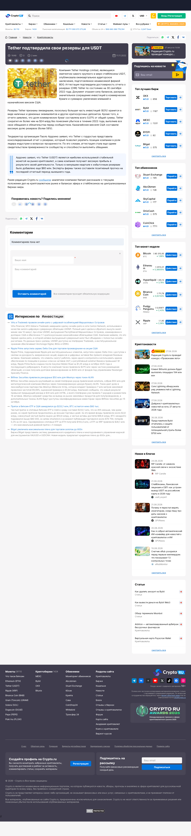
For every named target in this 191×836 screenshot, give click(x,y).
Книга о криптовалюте (107, 729)
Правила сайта (163, 746)
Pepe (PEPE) (11, 714)
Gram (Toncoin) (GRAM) (16, 700)
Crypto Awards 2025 (172, 24)
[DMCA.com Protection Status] (95, 811)
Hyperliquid (149, 279)
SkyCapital (149, 198)
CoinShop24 (72, 705)
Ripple (146, 320)
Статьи (101, 24)
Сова (68, 700)
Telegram (124, 16)
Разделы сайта (105, 671)
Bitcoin (147, 253)
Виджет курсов (104, 733)
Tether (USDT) (12, 686)
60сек (69, 690)
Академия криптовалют (108, 724)
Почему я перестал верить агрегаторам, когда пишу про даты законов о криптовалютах (166, 512)
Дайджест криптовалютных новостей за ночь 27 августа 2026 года (165, 406)
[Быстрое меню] (153, 16)
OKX (145, 95)
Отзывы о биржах (105, 705)
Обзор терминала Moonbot (148, 613)
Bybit (146, 108)
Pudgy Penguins (148, 307)
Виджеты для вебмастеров (74, 746)
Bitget (146, 144)
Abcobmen (71, 681)
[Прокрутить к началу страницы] (184, 817)
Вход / (164, 15)
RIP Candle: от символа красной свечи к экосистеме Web (166, 467)
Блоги (99, 700)
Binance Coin (147, 293)
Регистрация (175, 15)
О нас (23, 746)
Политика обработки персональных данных (133, 746)
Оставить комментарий (32, 293)
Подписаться (162, 767)
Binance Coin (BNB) (14, 695)
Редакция (53, 746)
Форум (99, 714)
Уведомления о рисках (100, 746)
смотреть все (159, 156)
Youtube (116, 16)
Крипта (69, 695)
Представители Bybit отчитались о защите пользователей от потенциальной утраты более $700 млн (166, 426)
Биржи (32, 24)
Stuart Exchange (152, 174)
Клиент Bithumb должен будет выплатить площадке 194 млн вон (166, 372)
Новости (85, 24)
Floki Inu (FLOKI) (13, 719)
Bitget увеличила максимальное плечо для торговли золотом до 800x (47, 429)
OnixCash (148, 211)
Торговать (171, 97)
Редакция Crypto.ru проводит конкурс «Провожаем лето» (162, 53)
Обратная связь (38, 746)
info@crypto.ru (180, 697)
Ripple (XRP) (11, 690)
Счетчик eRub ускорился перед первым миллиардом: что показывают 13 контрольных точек (166, 556)
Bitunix (39, 690)
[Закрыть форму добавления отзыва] (120, 253)
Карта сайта (102, 719)
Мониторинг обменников (78, 676)
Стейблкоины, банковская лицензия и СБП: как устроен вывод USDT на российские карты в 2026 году (166, 489)
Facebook (178, 37)
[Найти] (29, 16)
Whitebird (70, 709)
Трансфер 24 (72, 714)
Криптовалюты (13, 24)
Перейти (172, 176)
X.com (173, 37)
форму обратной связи (170, 695)
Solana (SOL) (11, 705)
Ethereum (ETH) (13, 681)
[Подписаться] (177, 74)
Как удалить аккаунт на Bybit (150, 591)
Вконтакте (183, 37)
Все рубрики (142, 24)
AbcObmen (149, 186)
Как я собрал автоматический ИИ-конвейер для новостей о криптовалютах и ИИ (166, 534)
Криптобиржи (44, 671)
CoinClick (148, 223)
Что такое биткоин (14, 676)
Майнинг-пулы (120, 24)
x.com (133, 16)
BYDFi (146, 132)
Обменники (49, 24)
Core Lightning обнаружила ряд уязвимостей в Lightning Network (166, 389)
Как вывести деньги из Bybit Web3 (152, 602)
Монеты (10, 671)
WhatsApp (162, 37)
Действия (171, 255)
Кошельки (68, 24)
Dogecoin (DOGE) (14, 709)
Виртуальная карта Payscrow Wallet (153, 638)
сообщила (45, 179)
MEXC (146, 120)
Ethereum (147, 267)
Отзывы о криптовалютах (109, 709)
